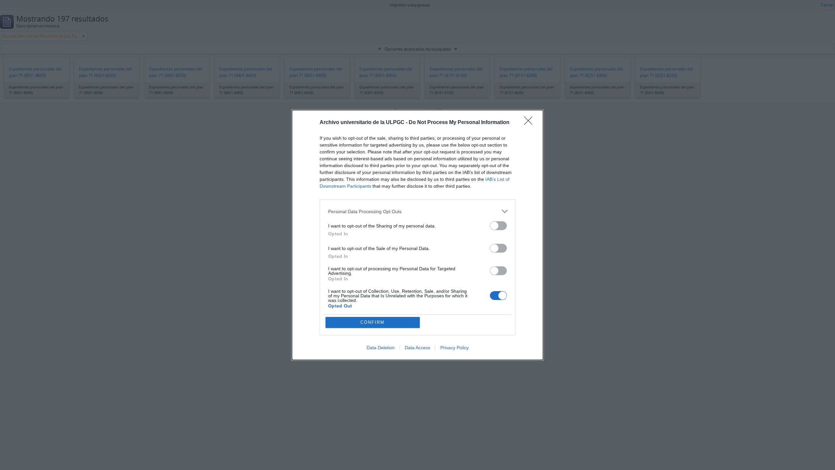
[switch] (498, 225)
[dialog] (417, 235)
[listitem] (417, 211)
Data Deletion (381, 347)
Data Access (417, 347)
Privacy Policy (454, 347)
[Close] (530, 123)
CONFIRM (372, 322)
